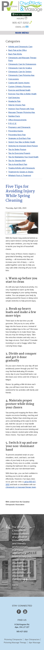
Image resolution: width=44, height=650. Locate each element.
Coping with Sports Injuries (19, 83)
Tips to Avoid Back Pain (17, 164)
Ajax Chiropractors (32, 639)
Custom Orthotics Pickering (19, 86)
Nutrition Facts (14, 116)
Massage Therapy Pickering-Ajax (21, 112)
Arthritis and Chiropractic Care (20, 47)
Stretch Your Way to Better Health (21, 142)
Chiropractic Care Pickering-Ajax (21, 75)
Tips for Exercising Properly (19, 153)
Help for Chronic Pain (16, 105)
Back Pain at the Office (17, 50)
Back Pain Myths (15, 54)
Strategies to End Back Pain (19, 138)
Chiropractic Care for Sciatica (20, 68)
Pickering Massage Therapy (15, 642)
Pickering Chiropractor (13, 639)
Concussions (13, 79)
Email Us (20, 27)
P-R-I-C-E (12, 123)
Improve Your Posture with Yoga (21, 109)
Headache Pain (14, 101)
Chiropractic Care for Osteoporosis (22, 64)
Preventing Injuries (15, 131)
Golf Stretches (14, 98)
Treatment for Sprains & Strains (20, 172)
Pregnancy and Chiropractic (19, 127)
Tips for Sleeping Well (16, 161)
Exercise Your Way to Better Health (22, 94)
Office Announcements (17, 120)
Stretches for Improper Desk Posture (23, 146)
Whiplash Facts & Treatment (19, 175)
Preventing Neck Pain (17, 135)
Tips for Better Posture (17, 149)
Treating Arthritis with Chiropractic (21, 168)
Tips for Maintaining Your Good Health (23, 157)
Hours (20, 18)
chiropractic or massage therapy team (21, 487)
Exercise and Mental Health (19, 90)
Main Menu (22, 32)
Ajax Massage (34, 642)
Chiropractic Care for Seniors (20, 72)
